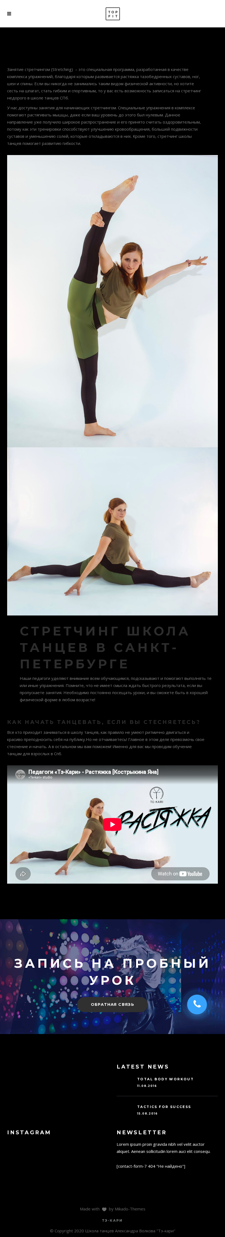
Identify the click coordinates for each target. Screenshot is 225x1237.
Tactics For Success (164, 1107)
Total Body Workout (165, 1079)
